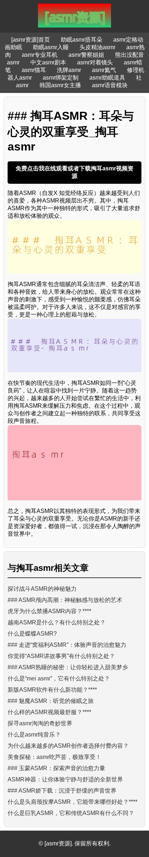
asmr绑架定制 (60, 78)
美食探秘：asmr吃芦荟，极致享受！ (54, 757)
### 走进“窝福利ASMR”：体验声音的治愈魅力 (67, 645)
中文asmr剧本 (48, 62)
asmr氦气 (104, 70)
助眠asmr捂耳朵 (81, 40)
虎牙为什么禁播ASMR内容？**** (49, 611)
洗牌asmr (69, 70)
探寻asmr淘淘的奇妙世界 (40, 723)
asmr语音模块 (110, 85)
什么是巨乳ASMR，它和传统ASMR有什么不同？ (71, 813)
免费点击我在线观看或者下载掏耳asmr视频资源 (74, 172)
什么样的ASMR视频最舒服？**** (49, 712)
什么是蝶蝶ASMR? (32, 634)
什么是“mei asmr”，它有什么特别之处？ (59, 678)
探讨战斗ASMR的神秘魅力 (42, 589)
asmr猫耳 (34, 70)
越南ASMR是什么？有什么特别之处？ (57, 622)
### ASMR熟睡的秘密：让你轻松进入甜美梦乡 (68, 667)
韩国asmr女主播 (60, 85)
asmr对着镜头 (95, 62)
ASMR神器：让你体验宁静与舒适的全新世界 (65, 779)
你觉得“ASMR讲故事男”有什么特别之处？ (61, 656)
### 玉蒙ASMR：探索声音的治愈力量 (56, 768)
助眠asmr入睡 (51, 47)
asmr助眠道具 (107, 78)
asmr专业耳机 (40, 55)
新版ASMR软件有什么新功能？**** (52, 690)
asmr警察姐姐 (86, 55)
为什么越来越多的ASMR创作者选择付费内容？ (68, 746)
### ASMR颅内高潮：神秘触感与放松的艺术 (65, 600)
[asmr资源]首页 (30, 40)
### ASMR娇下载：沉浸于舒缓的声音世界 (62, 791)
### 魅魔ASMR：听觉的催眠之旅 (51, 701)
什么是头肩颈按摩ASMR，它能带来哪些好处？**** (72, 802)
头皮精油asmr (97, 47)
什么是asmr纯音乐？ (34, 734)
